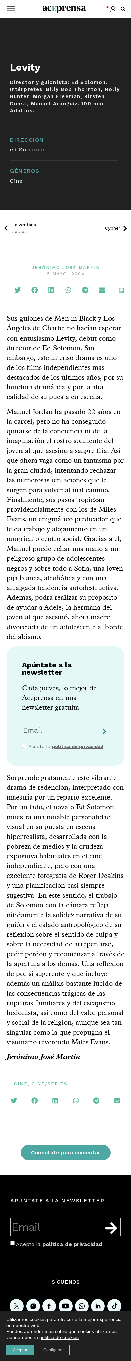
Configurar (53, 1350)
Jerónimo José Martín (66, 267)
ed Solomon (27, 149)
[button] (123, 9)
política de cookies (59, 1337)
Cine (16, 181)
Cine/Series (50, 1083)
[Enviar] (103, 733)
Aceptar (20, 1350)
